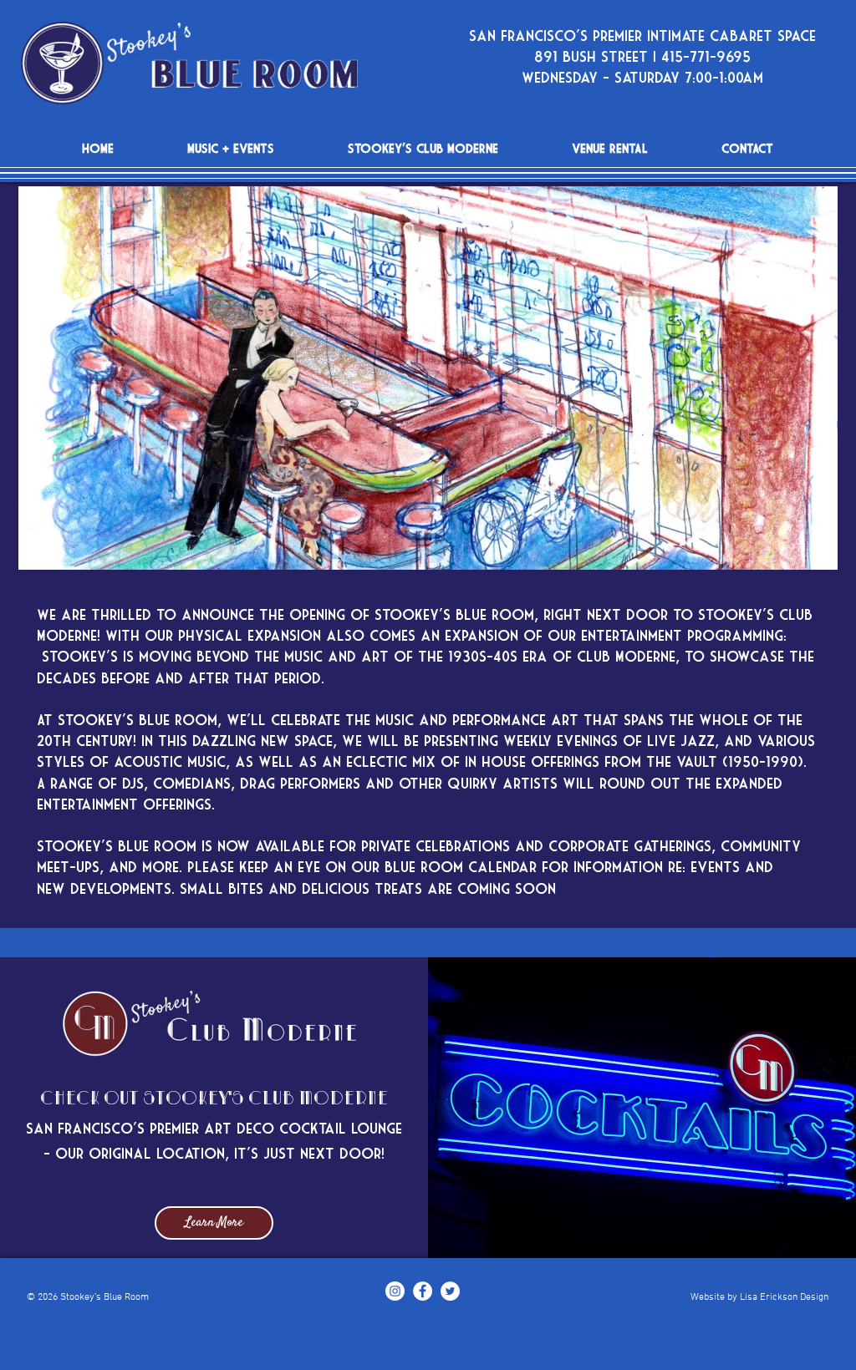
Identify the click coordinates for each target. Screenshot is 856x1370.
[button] (428, 378)
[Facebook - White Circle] (422, 1291)
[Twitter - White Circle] (450, 1291)
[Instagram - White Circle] (395, 1291)
